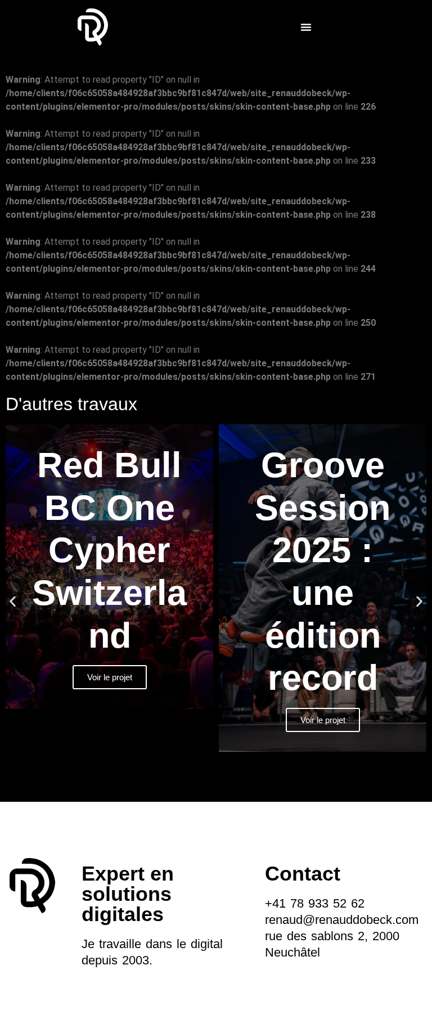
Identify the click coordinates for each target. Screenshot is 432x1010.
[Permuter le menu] (306, 27)
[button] (13, 602)
